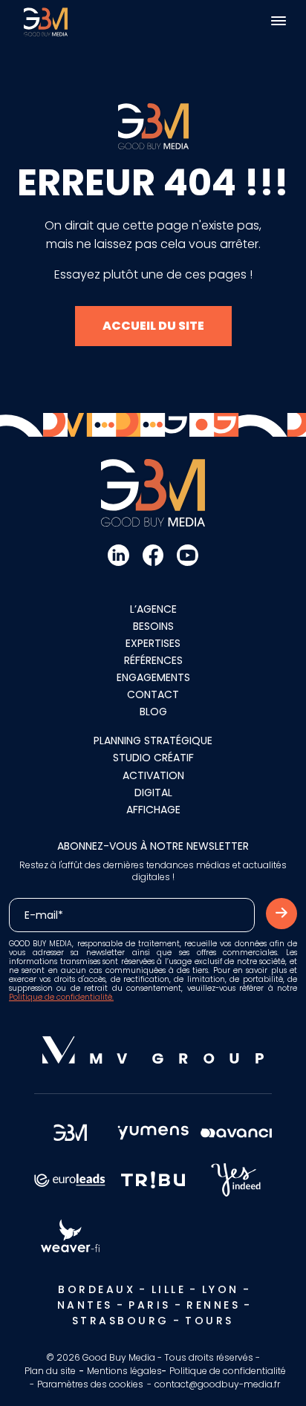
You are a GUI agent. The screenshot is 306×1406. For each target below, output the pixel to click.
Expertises (153, 643)
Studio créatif (153, 757)
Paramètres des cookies (90, 1384)
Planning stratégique (153, 740)
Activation (153, 775)
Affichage (153, 809)
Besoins (153, 626)
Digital (153, 792)
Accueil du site (153, 325)
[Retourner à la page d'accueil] (46, 21)
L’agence (153, 609)
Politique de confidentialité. (61, 997)
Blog (153, 711)
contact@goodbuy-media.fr (217, 1384)
